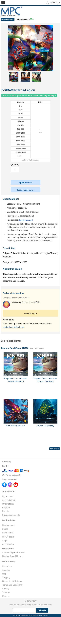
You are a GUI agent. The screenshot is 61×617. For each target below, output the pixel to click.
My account (7, 496)
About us (6, 570)
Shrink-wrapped (25, 220)
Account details (9, 500)
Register (6, 507)
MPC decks (8, 537)
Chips (5, 540)
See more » (54, 449)
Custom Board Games (12, 556)
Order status (8, 504)
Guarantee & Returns (12, 581)
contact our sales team (13, 327)
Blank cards (7, 532)
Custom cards (8, 525)
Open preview (25, 182)
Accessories (8, 544)
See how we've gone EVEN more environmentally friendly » (29, 95)
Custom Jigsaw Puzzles (13, 552)
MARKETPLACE (25, 19)
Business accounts (11, 515)
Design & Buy (7, 19)
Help (4, 573)
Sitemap (6, 592)
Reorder (6, 511)
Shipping (6, 577)
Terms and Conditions (12, 585)
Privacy (5, 588)
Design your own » (26, 190)
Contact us (7, 566)
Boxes (5, 529)
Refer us (6, 596)
